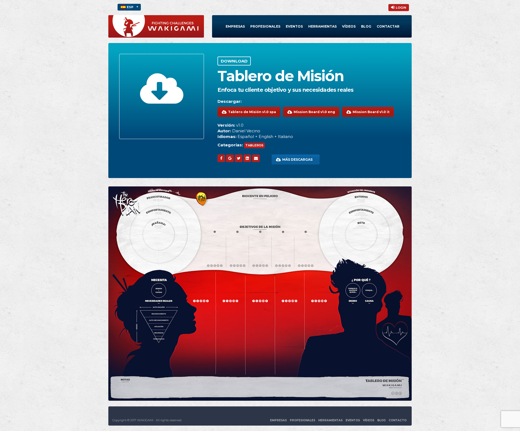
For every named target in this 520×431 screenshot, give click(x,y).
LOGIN (401, 7)
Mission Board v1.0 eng (314, 112)
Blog (366, 26)
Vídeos (349, 26)
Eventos (294, 26)
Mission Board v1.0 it (371, 112)
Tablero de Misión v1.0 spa (252, 112)
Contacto (398, 420)
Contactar (388, 26)
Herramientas (322, 26)
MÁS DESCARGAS (297, 159)
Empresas (235, 26)
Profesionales (265, 26)
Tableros (254, 145)
